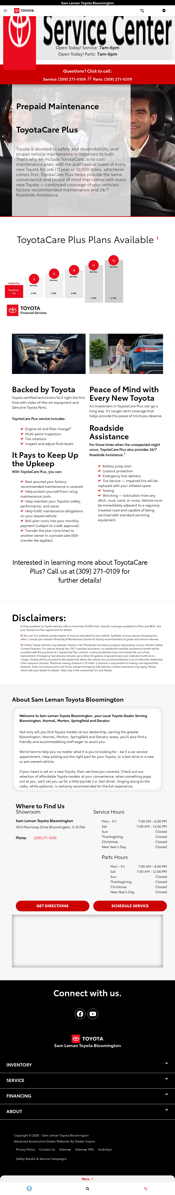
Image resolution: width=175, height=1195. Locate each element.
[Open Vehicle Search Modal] (87, 1188)
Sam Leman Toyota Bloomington (65, 1135)
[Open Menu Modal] (5, 10)
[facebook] (80, 1014)
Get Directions (52, 905)
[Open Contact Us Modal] (146, 1188)
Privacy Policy (25, 1149)
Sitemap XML (84, 1149)
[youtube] (93, 1014)
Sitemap (65, 1149)
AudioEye (105, 1149)
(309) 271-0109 (45, 837)
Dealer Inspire (85, 1141)
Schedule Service (130, 905)
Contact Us (47, 1149)
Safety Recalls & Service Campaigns (41, 1158)
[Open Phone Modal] (142, 10)
